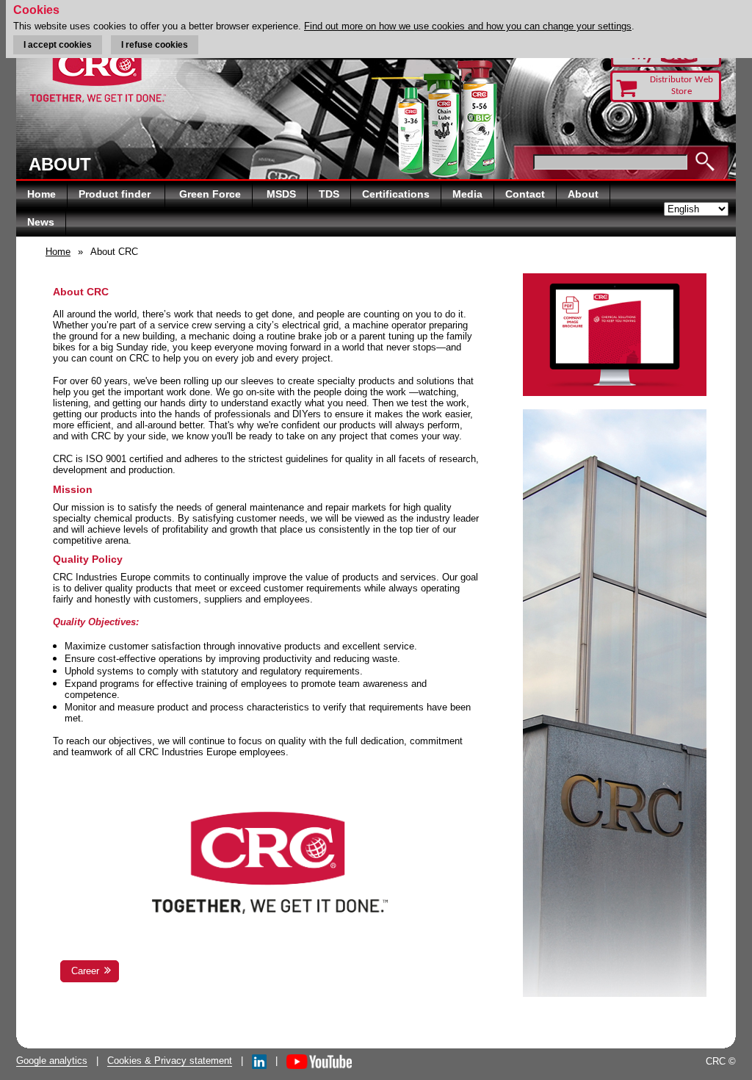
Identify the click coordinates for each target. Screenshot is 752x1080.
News (40, 222)
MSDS (281, 194)
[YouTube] (319, 1060)
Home (41, 194)
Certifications (396, 194)
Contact (525, 194)
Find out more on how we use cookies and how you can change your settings (468, 26)
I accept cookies (58, 45)
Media (467, 194)
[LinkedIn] (259, 1060)
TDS (329, 194)
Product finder (116, 194)
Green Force (210, 194)
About (583, 194)
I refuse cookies (154, 45)
